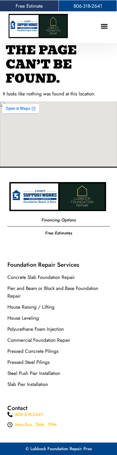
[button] (104, 25)
